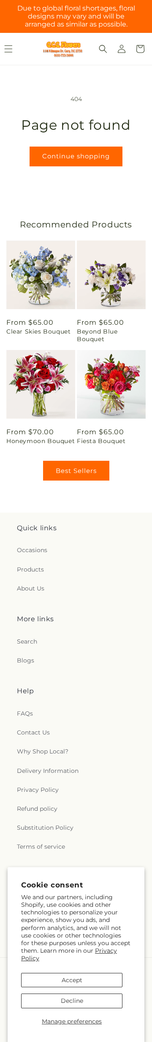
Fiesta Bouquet (101, 441)
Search (27, 641)
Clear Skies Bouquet (38, 331)
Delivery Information (48, 771)
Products (30, 569)
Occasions (32, 550)
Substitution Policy (45, 827)
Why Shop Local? (42, 751)
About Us (30, 588)
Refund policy (37, 808)
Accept (72, 980)
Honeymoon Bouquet (40, 441)
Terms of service (41, 846)
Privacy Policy (38, 790)
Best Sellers (76, 471)
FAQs (25, 713)
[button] (103, 49)
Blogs (25, 660)
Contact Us (33, 732)
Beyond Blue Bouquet (97, 335)
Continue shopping (76, 156)
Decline (72, 1001)
